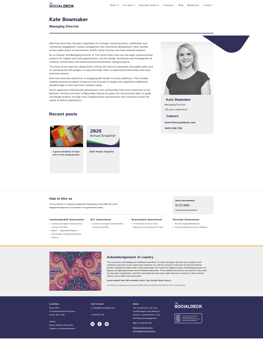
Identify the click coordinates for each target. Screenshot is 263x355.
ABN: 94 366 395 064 (142, 323)
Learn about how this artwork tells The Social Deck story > (139, 280)
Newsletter (193, 5)
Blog (180, 5)
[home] (61, 5)
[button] (114, 5)
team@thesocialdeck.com (104, 308)
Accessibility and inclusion (144, 331)
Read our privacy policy (143, 328)
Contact (207, 5)
